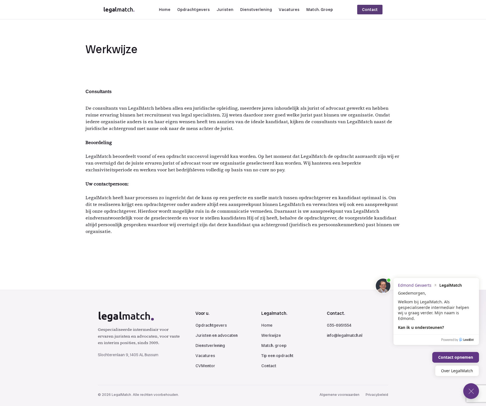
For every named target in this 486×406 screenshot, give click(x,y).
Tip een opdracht (277, 355)
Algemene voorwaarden (339, 394)
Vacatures (289, 9)
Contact (370, 9)
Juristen (225, 9)
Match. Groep (319, 9)
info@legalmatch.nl (344, 335)
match (119, 9)
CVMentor (205, 365)
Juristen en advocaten (216, 335)
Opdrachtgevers (193, 9)
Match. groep (274, 345)
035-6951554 (339, 325)
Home (164, 9)
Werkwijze (271, 335)
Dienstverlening (256, 9)
